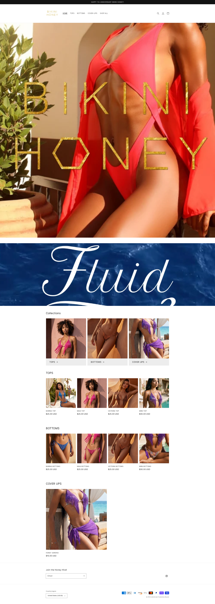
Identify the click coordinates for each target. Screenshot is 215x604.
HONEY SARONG (52, 553)
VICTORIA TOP (113, 411)
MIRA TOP (143, 411)
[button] (158, 13)
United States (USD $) (55, 596)
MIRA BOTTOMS (145, 466)
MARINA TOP (51, 411)
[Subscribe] (83, 575)
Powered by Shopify (163, 597)
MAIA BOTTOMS (83, 466)
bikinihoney (154, 597)
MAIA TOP (81, 411)
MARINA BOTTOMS (53, 466)
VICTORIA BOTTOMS (115, 466)
